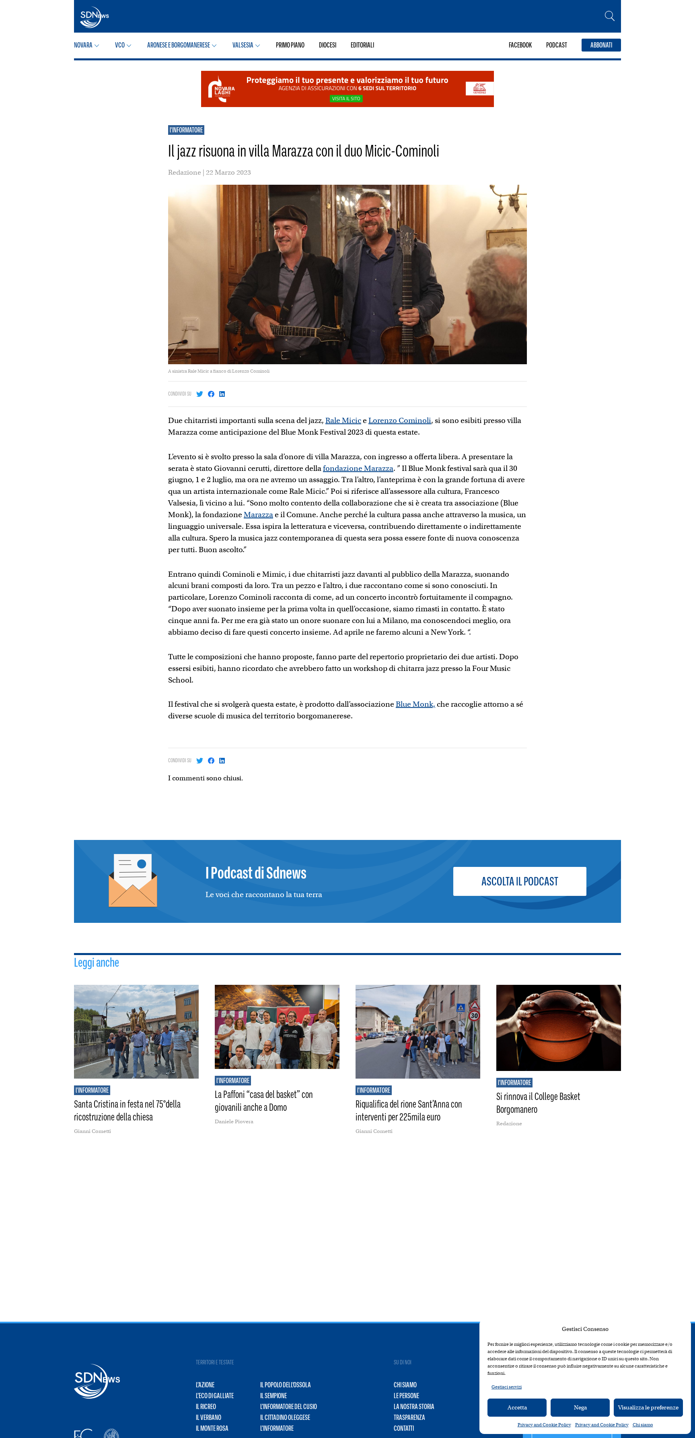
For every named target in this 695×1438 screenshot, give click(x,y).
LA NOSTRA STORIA (414, 1407)
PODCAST (556, 45)
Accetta (517, 1407)
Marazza (258, 514)
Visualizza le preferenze (648, 1407)
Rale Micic (343, 420)
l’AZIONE (205, 1385)
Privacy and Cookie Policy (544, 1425)
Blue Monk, (415, 704)
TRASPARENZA (409, 1417)
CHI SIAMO (405, 1385)
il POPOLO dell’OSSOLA (285, 1385)
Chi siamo (643, 1425)
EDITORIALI (362, 45)
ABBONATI (601, 45)
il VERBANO (208, 1417)
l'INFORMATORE (186, 130)
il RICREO (206, 1407)
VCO (120, 45)
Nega (580, 1407)
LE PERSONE (406, 1396)
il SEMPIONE (273, 1396)
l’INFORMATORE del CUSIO (288, 1407)
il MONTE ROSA (212, 1428)
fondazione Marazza (358, 468)
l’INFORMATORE (277, 1428)
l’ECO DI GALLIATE (215, 1396)
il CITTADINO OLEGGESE (285, 1417)
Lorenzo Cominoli (399, 420)
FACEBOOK (520, 45)
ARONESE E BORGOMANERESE (178, 45)
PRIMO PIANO (290, 45)
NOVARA (83, 45)
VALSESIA (242, 45)
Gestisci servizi (506, 1387)
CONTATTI (404, 1428)
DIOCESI (327, 45)
